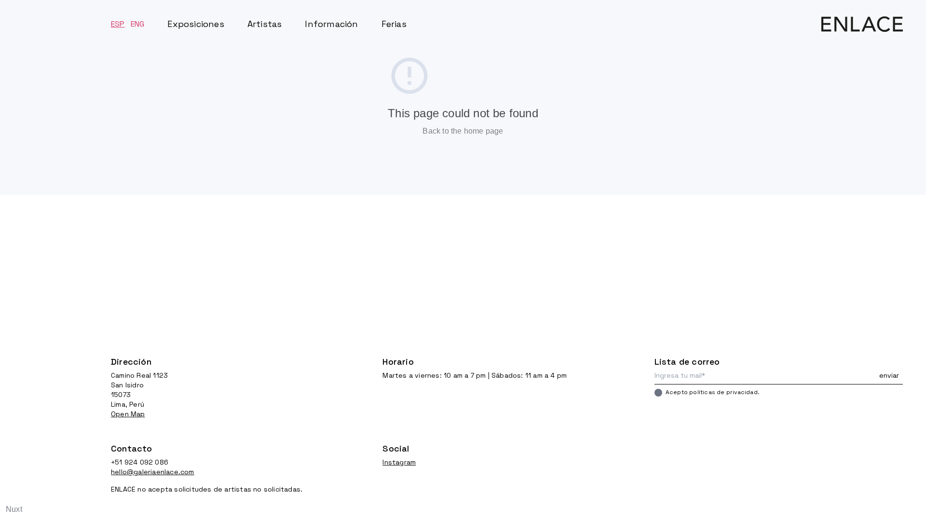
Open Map (128, 414)
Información (331, 23)
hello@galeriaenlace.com (152, 471)
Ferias (394, 23)
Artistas (264, 23)
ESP (118, 24)
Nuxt (14, 509)
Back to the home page (462, 131)
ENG (138, 24)
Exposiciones (195, 23)
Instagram (399, 462)
